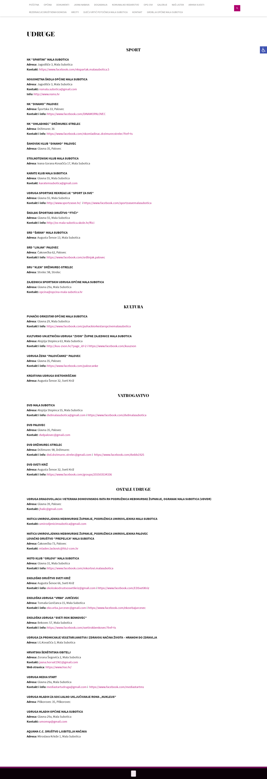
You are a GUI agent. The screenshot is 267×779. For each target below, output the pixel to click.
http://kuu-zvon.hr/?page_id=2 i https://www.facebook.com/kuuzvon (91, 346)
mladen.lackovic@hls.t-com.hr (58, 548)
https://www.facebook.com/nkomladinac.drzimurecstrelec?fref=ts (90, 134)
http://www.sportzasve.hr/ (64, 203)
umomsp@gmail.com (53, 721)
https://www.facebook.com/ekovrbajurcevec (117, 608)
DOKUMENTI (62, 4)
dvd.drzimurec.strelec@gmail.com (69, 454)
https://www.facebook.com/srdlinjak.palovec (76, 257)
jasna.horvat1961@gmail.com (58, 662)
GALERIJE (162, 4)
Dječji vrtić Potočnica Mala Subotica (105, 12)
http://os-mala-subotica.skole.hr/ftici (70, 223)
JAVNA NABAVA (81, 4)
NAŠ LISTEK (178, 4)
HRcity (75, 12)
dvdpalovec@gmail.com (54, 435)
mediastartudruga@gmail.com (67, 687)
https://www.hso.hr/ (59, 667)
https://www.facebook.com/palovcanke (72, 366)
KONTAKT (137, 12)
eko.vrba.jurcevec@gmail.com (66, 608)
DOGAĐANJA (100, 4)
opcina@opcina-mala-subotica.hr (61, 292)
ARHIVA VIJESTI (196, 4)
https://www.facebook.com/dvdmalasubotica (117, 415)
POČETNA (34, 4)
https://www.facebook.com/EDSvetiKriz (123, 588)
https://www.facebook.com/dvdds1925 (119, 454)
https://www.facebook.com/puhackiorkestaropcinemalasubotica (89, 326)
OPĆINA (48, 4)
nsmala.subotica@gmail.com (58, 89)
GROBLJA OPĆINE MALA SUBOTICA (165, 12)
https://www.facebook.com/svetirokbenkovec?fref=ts (81, 627)
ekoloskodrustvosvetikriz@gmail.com (71, 588)
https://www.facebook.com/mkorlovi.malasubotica (80, 568)
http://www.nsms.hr (47, 94)
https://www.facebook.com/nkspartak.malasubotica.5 (74, 69)
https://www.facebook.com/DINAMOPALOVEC (76, 114)
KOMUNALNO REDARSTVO (125, 4)
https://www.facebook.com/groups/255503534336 (79, 474)
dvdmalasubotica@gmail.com (66, 415)
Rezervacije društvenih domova (48, 12)
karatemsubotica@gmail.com (58, 183)
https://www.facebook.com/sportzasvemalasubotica (117, 203)
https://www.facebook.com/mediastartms (116, 687)
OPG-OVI (148, 4)
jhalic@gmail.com (51, 509)
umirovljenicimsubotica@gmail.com (62, 524)
